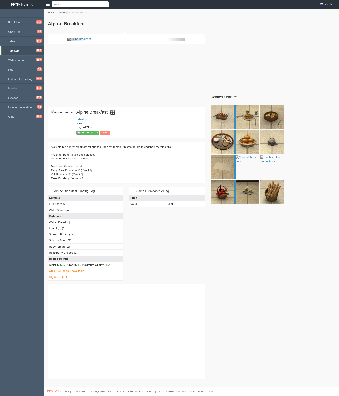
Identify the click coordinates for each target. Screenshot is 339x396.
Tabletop (63, 12)
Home (51, 12)
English (327, 4)
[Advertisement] (126, 75)
